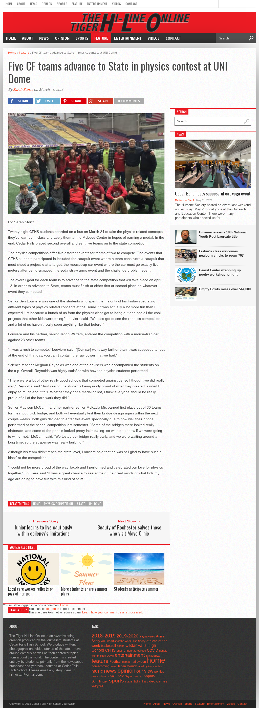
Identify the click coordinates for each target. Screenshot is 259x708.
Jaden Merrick (127, 666)
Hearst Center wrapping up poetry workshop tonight (220, 272)
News (33, 4)
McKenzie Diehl (184, 200)
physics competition (58, 503)
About (21, 4)
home (36, 503)
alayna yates (147, 636)
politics (159, 671)
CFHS (110, 650)
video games (157, 681)
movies (157, 666)
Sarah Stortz (23, 89)
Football (115, 661)
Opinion (47, 4)
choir (120, 650)
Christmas (130, 650)
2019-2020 (127, 635)
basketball (108, 646)
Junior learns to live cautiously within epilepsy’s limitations (43, 530)
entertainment (130, 655)
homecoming (101, 666)
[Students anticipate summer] (139, 584)
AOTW (105, 641)
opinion (126, 671)
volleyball (97, 686)
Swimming (139, 681)
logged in (52, 609)
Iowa (113, 666)
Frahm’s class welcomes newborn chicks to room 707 (221, 253)
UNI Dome (95, 503)
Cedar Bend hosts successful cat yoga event (213, 193)
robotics (104, 676)
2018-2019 (104, 635)
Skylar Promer (134, 676)
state (81, 503)
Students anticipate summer (136, 589)
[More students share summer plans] (86, 584)
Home (9, 4)
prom (95, 676)
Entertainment (97, 4)
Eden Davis (107, 655)
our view (144, 671)
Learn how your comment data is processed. (112, 612)
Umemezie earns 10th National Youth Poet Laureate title (223, 234)
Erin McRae (153, 655)
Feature (77, 4)
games (126, 661)
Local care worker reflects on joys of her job (30, 591)
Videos (116, 4)
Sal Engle (117, 676)
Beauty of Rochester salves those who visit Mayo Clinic (129, 530)
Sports (62, 4)
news (110, 671)
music (97, 671)
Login (64, 605)
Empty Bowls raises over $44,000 (225, 289)
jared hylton (145, 666)
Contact (131, 4)
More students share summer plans (84, 591)
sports (116, 680)
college (141, 650)
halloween (139, 661)
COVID (152, 650)
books (120, 645)
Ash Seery (139, 641)
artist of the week (121, 641)
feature (100, 661)
